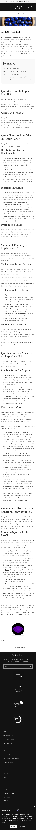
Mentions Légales (8, 762)
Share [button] (4, 640)
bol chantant (24, 280)
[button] (3, 7)
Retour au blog (19, 648)
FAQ (4, 731)
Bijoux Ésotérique (8, 774)
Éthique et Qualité (8, 739)
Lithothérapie (7, 770)
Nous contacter (7, 743)
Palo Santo (17, 274)
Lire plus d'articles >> (9, 793)
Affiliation (6, 801)
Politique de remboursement (11, 755)
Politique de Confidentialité (11, 758)
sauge (27, 271)
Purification (6, 782)
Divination (6, 778)
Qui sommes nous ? (9, 735)
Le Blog (5, 789)
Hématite (8, 453)
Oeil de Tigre (9, 432)
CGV (4, 751)
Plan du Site (6, 797)
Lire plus (4, 822)
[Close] (34, 806)
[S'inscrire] (30, 666)
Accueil (2, 13)
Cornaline (9, 479)
